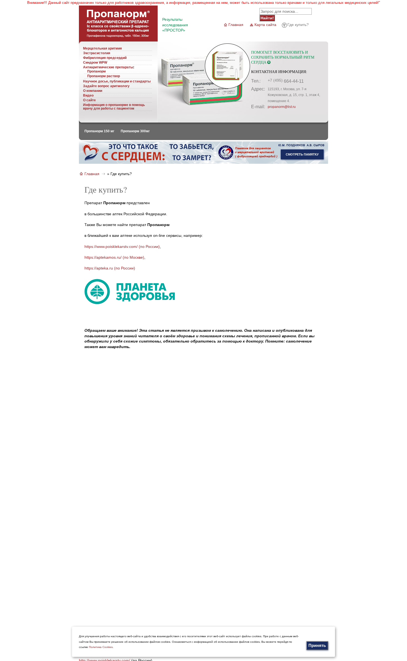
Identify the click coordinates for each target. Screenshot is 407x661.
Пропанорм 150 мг (99, 131)
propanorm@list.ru (282, 107)
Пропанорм (96, 71)
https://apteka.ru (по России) (109, 268)
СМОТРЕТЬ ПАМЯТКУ (302, 154)
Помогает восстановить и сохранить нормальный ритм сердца (282, 57)
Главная (235, 24)
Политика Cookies (101, 647)
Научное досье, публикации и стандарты (117, 81)
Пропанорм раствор (103, 76)
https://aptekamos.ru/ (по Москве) (114, 257)
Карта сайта (265, 24)
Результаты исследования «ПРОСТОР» (175, 24)
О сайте (89, 100)
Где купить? (298, 24)
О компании (92, 91)
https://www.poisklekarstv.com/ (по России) (122, 246)
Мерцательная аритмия (102, 48)
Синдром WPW (95, 62)
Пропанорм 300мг (135, 131)
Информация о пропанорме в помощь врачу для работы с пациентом (114, 106)
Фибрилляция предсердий (105, 58)
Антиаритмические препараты (108, 67)
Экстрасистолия (96, 53)
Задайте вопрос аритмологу (106, 86)
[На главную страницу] (118, 40)
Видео (88, 95)
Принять (317, 645)
